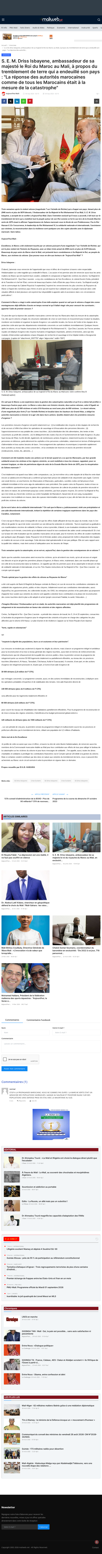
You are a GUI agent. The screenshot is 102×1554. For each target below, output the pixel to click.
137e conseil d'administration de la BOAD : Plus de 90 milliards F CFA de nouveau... (26, 800)
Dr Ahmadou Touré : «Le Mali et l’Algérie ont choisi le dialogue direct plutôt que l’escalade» (59, 1159)
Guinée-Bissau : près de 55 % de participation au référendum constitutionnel (43, 1258)
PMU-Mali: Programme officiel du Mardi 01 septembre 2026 (35, 1287)
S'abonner (43, 1527)
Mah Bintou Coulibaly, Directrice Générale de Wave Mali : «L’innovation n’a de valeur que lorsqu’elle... (22, 950)
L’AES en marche (29, 1317)
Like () (34, 1101)
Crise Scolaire (36, 781)
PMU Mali (14, 27)
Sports (95, 27)
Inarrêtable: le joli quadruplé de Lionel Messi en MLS (31, 1296)
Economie (61, 27)
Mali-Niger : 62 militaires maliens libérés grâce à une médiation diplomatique (58, 1405)
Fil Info (4, 27)
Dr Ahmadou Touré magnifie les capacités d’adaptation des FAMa (53, 1215)
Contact (95, 1547)
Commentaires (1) (14, 1082)
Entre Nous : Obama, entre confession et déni (43, 1374)
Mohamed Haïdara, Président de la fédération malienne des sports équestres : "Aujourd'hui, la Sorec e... (24, 998)
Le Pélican (25, 1204)
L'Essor (24, 1163)
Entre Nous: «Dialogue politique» (37, 1345)
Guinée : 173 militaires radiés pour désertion (43, 1449)
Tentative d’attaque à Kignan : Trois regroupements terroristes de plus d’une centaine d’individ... (47, 1268)
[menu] (3, 20)
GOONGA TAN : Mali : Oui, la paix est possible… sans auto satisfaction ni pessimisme (56, 1332)
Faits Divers (25, 27)
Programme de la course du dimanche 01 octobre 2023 (74, 800)
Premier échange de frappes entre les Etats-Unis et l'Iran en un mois (39, 1278)
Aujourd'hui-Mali (6, 861)
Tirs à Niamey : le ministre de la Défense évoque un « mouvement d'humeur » (58, 1420)
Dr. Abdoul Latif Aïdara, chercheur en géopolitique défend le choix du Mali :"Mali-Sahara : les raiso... (25, 904)
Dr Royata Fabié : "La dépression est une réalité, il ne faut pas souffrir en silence (24, 856)
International (73, 27)
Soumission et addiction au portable (39, 1187)
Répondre (22, 1101)
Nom (3, 1028)
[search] (99, 20)
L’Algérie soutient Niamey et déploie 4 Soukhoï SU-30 (32, 1249)
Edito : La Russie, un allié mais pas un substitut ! (45, 1201)
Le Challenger (26, 1348)
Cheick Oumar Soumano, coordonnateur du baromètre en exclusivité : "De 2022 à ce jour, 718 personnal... (75, 950)
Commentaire (7, 1038)
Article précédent (41, 794)
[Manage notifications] (97, 1542)
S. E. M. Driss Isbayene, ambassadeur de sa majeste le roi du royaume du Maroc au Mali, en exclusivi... (74, 858)
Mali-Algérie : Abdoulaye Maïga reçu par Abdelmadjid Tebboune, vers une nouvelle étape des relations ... (57, 1464)
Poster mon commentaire (14, 1068)
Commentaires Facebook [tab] (38, 1020)
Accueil (4, 45)
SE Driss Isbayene (20, 781)
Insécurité (85, 27)
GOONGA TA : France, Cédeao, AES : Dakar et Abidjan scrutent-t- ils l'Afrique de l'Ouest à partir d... (60, 1361)
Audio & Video (38, 27)
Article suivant (58, 794)
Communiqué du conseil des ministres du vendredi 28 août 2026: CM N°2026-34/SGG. (59, 1435)
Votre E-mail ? (58, 1028)
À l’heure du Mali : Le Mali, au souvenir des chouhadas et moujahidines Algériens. (55, 1173)
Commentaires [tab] (12, 1020)
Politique (50, 27)
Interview (12, 45)
